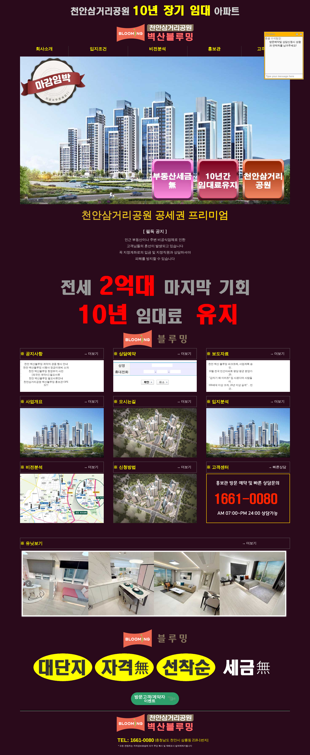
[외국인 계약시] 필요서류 (46, 374)
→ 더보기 (91, 353)
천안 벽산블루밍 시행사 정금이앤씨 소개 (46, 367)
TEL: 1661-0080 (135, 740)
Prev (28, 583)
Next (281, 583)
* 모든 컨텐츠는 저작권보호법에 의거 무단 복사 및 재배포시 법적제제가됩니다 (155, 746)
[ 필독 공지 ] (155, 231)
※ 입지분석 (217, 401)
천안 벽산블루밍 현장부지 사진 (46, 371)
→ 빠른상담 (277, 467)
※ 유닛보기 (31, 543)
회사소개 (44, 48)
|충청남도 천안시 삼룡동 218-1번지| (181, 740)
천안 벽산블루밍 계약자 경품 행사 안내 (46, 364)
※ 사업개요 (31, 401)
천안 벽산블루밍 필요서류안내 (46, 378)
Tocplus (270, 34)
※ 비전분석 (31, 467)
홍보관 (214, 48)
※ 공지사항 (31, 353)
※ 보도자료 (217, 353)
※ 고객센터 (217, 467)
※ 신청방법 (124, 467)
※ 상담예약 (124, 353)
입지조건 (98, 48)
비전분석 (157, 48)
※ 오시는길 (124, 401)
